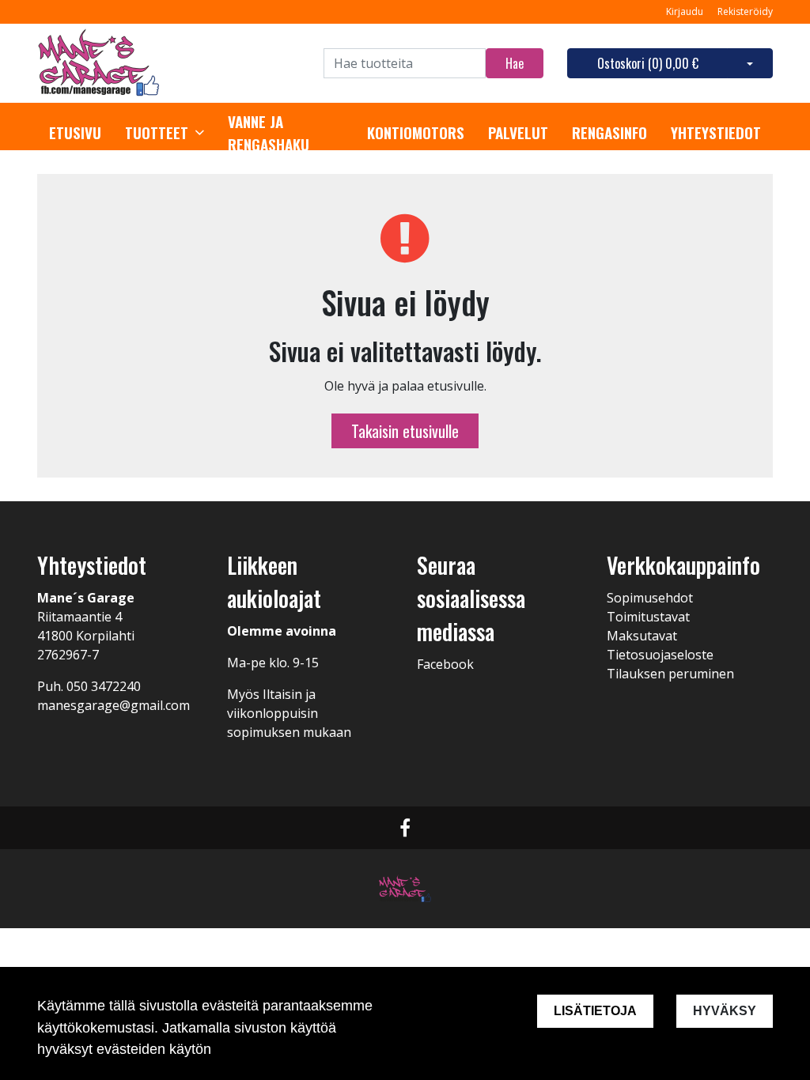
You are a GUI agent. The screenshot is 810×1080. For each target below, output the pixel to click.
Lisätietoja (595, 1011)
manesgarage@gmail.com (113, 705)
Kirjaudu (686, 11)
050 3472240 (103, 686)
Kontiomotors (415, 133)
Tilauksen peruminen (670, 673)
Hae (514, 63)
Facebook (445, 664)
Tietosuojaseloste (660, 654)
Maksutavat (642, 635)
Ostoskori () (647, 63)
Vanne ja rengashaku (268, 133)
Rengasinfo (609, 133)
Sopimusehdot (650, 597)
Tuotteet (156, 133)
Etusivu (75, 133)
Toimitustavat (648, 616)
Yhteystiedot (716, 133)
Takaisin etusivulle (405, 431)
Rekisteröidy (745, 11)
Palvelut (518, 133)
